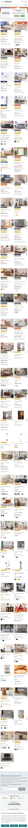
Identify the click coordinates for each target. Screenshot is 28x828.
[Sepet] (26, 1)
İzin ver (22, 15)
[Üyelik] (22, 1)
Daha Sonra (17, 15)
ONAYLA (21, 789)
